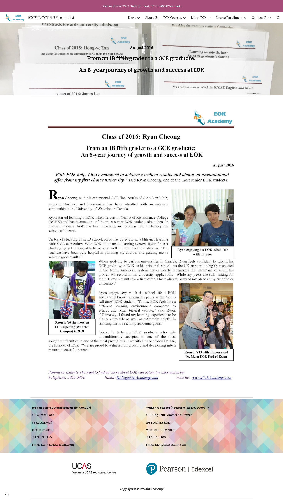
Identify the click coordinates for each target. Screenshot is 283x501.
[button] (278, 17)
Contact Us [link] (259, 17)
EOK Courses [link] (172, 17)
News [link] (132, 17)
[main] (141, 59)
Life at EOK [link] (199, 17)
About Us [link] (151, 17)
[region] (141, 6)
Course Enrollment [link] (229, 17)
